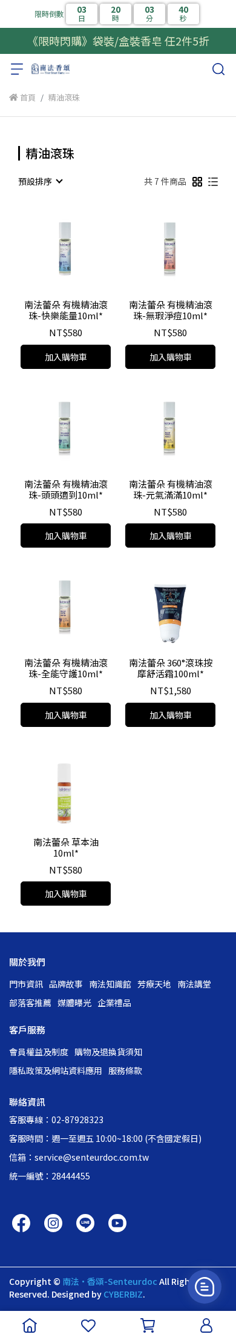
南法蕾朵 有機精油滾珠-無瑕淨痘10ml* (170, 310)
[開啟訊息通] (204, 1287)
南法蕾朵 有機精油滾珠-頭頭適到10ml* (66, 489)
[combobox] (40, 181)
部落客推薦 (30, 1003)
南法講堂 (194, 984)
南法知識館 (110, 984)
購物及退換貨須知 (108, 1052)
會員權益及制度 (38, 1052)
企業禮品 (114, 1003)
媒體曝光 (74, 1003)
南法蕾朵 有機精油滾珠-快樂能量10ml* (66, 310)
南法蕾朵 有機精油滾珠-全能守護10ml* (66, 668)
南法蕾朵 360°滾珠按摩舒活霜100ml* (170, 668)
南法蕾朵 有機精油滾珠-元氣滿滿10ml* (170, 489)
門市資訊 (26, 984)
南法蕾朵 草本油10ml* (66, 847)
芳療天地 (154, 984)
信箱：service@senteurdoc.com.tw (79, 1157)
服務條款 (125, 1070)
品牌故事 (66, 984)
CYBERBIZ (123, 1294)
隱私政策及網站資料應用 (55, 1070)
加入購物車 (66, 357)
